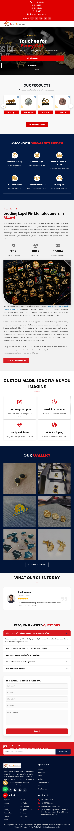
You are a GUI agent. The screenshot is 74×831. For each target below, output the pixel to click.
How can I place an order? (16, 668)
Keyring (23, 813)
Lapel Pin (6, 800)
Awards (35, 112)
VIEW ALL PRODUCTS (37, 124)
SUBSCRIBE (63, 752)
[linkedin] (41, 18)
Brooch (6, 806)
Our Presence (43, 782)
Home (40, 769)
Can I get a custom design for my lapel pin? (23, 655)
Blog (39, 786)
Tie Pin (22, 800)
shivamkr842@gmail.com (38, 14)
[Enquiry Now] (5, 795)
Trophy (6, 810)
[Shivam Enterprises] (14, 24)
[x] (45, 18)
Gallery (41, 779)
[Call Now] (5, 782)
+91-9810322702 (37, 11)
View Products (32, 58)
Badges (6, 803)
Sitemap (41, 776)
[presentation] (3, 106)
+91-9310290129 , (38, 2)
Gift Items (24, 816)
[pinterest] (49, 18)
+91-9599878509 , (37, 5)
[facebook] (32, 18)
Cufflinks (23, 803)
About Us (41, 772)
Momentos (18, 112)
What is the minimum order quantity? (20, 662)
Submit (37, 731)
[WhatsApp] (5, 789)
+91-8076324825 (47, 803)
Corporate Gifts (26, 810)
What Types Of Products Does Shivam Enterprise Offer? (28, 633)
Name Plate (24, 806)
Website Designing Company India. (47, 827)
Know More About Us (15, 360)
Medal (53, 112)
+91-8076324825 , (37, 8)
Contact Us (32, 65)
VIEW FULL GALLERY (38, 565)
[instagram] (36, 18)
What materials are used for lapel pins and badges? (26, 648)
